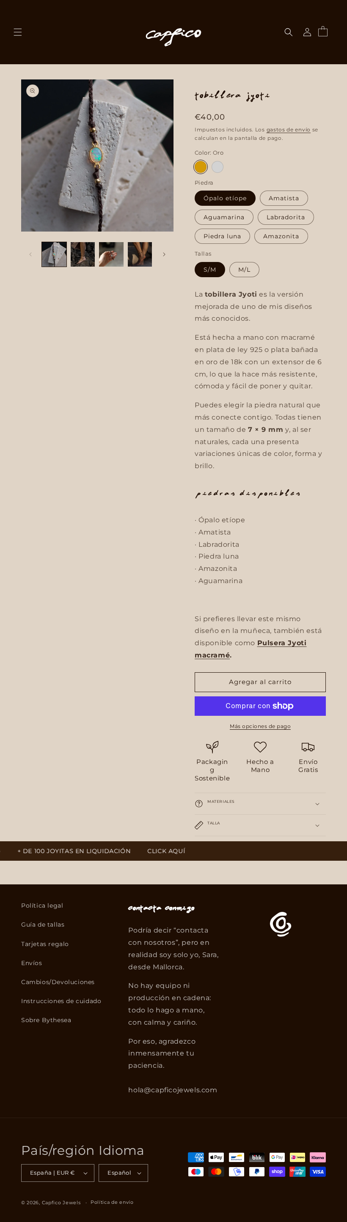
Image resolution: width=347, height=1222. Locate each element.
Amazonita (281, 236)
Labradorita (286, 217)
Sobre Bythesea (46, 1020)
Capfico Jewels (61, 1203)
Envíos (31, 963)
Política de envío (112, 1202)
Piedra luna (222, 236)
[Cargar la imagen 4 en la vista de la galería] (140, 254)
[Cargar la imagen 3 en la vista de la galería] (111, 254)
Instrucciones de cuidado (61, 1001)
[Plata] (217, 167)
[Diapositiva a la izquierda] (30, 254)
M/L (244, 269)
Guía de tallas (42, 924)
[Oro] (201, 167)
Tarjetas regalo (45, 944)
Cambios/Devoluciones (58, 982)
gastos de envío (289, 129)
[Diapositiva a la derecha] (164, 254)
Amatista (284, 198)
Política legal (42, 905)
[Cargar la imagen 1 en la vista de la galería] (54, 254)
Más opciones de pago (260, 726)
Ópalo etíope (225, 198)
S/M (210, 269)
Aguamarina (224, 217)
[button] (17, 32)
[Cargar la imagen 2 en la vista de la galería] (83, 254)
